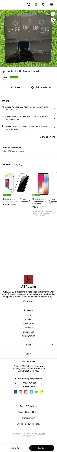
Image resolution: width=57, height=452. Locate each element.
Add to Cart (15, 448)
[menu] (4, 4)
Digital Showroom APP (33, 434)
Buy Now (41, 448)
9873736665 (29, 383)
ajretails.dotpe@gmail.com (29, 378)
